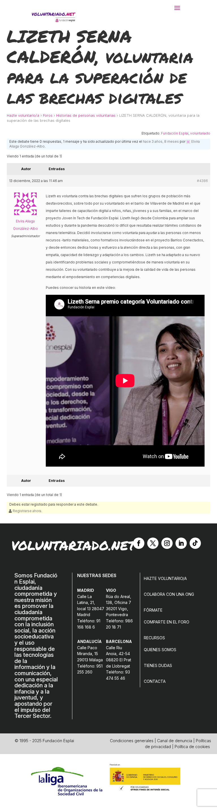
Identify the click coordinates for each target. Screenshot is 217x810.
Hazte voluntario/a (23, 115)
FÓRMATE (153, 610)
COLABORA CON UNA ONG (169, 594)
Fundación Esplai (174, 133)
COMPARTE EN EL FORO (166, 622)
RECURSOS (154, 637)
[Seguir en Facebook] (138, 543)
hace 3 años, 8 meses (161, 141)
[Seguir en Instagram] (167, 543)
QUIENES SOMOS (160, 649)
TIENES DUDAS (158, 665)
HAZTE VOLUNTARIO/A (165, 578)
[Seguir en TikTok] (195, 543)
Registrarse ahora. (27, 511)
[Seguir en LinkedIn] (181, 543)
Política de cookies (192, 746)
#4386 (202, 181)
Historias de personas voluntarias (86, 115)
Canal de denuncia (174, 740)
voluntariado (200, 133)
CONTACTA (155, 681)
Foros (48, 115)
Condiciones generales (131, 740)
